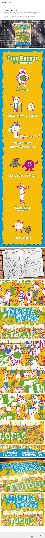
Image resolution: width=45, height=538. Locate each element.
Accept (32, 536)
